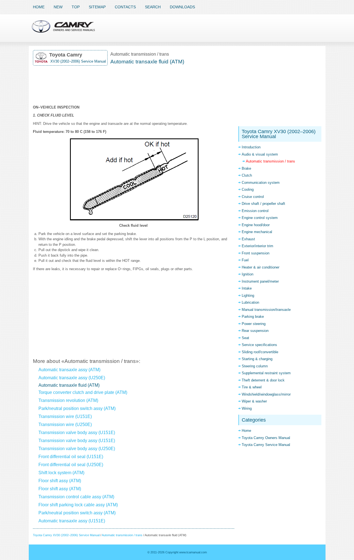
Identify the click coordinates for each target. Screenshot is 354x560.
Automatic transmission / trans (122, 535)
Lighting (248, 295)
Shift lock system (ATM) (61, 472)
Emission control (255, 211)
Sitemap (97, 7)
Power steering (254, 324)
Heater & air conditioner (260, 267)
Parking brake (253, 316)
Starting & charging (257, 359)
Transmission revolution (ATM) (68, 400)
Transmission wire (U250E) (65, 424)
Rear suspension (255, 331)
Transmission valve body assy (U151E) (76, 432)
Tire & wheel (252, 387)
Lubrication (250, 302)
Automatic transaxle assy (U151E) (71, 520)
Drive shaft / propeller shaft (263, 204)
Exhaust (248, 239)
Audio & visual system (260, 154)
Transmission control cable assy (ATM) (76, 496)
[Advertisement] (133, 85)
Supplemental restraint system (266, 373)
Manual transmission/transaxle (266, 310)
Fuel (245, 260)
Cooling (248, 189)
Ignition (247, 274)
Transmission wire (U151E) (65, 416)
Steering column (255, 366)
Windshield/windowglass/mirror (266, 394)
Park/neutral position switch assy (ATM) (77, 408)
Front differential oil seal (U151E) (70, 456)
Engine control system (260, 218)
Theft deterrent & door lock (263, 380)
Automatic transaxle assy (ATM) (69, 369)
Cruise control (253, 197)
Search (153, 7)
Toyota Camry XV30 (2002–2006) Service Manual (66, 535)
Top (76, 7)
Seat (245, 338)
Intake (247, 288)
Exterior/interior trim (257, 246)
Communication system (261, 182)
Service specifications (259, 345)
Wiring (247, 408)
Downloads (182, 7)
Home (39, 7)
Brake (246, 168)
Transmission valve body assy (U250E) (76, 448)
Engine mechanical (257, 232)
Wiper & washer (254, 401)
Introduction (251, 147)
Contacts (125, 7)
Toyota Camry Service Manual (266, 445)
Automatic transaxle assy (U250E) (71, 377)
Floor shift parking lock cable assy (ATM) (78, 504)
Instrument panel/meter (260, 281)
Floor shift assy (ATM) (59, 480)
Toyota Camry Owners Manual (266, 438)
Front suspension (255, 253)
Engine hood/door (256, 225)
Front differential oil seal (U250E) (70, 464)
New (58, 7)
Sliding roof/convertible (260, 352)
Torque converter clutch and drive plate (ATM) (82, 392)
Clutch (247, 175)
